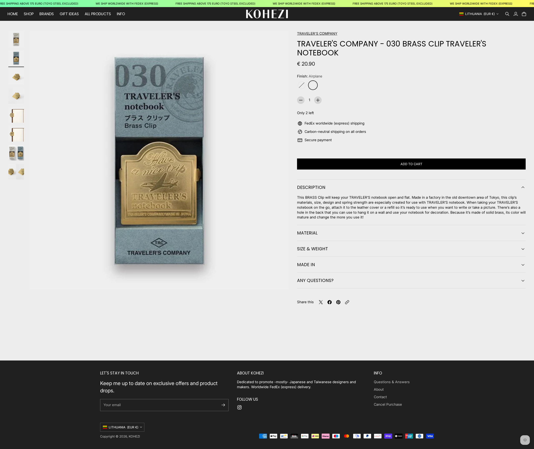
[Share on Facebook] (329, 302)
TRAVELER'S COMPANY (317, 33)
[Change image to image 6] (16, 134)
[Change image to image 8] (16, 172)
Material (307, 233)
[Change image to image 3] (16, 77)
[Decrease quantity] (301, 100)
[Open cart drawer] (524, 14)
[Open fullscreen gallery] (280, 281)
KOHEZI (134, 436)
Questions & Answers (392, 382)
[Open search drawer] (507, 14)
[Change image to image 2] (16, 58)
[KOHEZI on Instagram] (239, 407)
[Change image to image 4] (16, 96)
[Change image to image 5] (16, 115)
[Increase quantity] (318, 100)
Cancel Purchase (388, 404)
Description (311, 187)
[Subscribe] (223, 405)
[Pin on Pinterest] (338, 302)
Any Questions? (315, 280)
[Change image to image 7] (16, 153)
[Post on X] (321, 302)
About (379, 389)
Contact (380, 397)
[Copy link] (347, 302)
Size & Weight (312, 249)
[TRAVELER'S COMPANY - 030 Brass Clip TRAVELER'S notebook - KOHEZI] (159, 160)
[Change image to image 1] (16, 39)
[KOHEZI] (267, 14)
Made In (306, 265)
